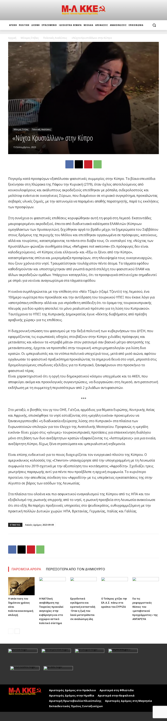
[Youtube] (20, 716)
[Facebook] (69, 164)
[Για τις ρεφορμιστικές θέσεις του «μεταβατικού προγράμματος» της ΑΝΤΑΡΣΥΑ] (145, 586)
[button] (154, 25)
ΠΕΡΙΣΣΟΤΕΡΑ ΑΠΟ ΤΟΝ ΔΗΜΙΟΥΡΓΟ (75, 569)
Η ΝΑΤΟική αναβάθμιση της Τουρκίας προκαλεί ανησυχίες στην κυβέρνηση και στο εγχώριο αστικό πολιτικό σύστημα (51, 611)
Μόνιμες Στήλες (30, 38)
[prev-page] (10, 631)
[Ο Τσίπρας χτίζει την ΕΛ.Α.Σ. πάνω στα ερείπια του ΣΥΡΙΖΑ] (114, 586)
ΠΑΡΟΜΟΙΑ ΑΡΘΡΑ (26, 569)
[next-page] (17, 631)
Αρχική (12, 38)
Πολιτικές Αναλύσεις (55, 38)
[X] (79, 164)
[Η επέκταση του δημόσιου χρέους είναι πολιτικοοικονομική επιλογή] (21, 586)
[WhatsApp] (97, 164)
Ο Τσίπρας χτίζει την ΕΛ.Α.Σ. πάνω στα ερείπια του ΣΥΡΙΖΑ (114, 602)
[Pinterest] (88, 164)
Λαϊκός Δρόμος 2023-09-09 (39, 524)
